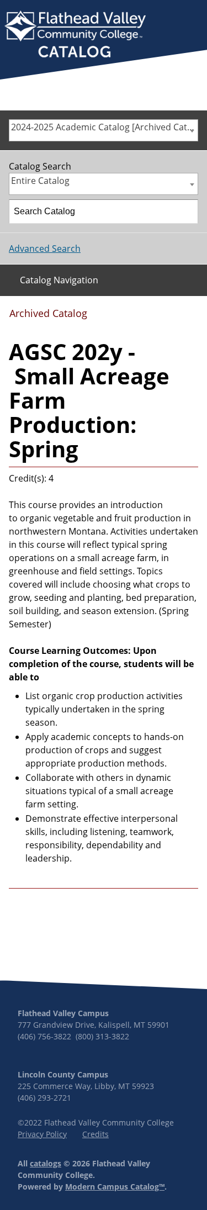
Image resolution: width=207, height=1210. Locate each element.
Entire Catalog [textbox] (40, 181)
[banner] (75, 35)
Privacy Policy (42, 1134)
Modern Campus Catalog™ (114, 1186)
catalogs (45, 1163)
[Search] (186, 211)
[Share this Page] (154, 317)
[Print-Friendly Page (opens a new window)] (171, 317)
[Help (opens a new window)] (188, 317)
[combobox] (103, 130)
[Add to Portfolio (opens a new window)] (135, 317)
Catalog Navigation (59, 280)
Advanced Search (45, 248)
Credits (95, 1134)
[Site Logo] (75, 35)
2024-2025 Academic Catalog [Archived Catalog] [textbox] (104, 127)
